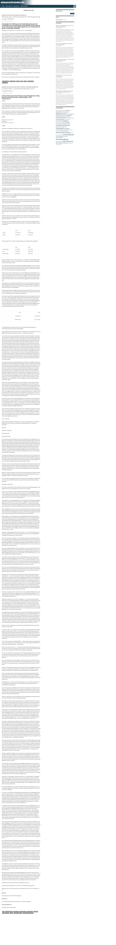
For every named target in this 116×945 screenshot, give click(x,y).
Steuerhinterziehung (63, 132)
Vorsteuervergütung (59, 141)
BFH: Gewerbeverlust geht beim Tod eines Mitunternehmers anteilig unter (65, 60)
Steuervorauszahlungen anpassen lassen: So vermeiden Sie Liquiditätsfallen (65, 26)
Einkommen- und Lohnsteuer (7, 15)
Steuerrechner (9, 6)
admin (10, 21)
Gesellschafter (66, 122)
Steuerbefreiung (65, 130)
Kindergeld (59, 128)
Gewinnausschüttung (65, 123)
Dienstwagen (69, 115)
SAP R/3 (11, 913)
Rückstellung (30, 81)
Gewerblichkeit (23, 911)
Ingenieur (35, 911)
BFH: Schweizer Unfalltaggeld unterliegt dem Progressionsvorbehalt (64, 44)
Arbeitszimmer (61, 114)
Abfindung (57, 110)
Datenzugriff (12, 81)
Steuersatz (71, 132)
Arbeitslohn (66, 112)
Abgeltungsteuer (62, 110)
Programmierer (6, 913)
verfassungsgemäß (59, 136)
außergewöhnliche (70, 114)
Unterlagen (5, 82)
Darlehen (64, 115)
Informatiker (29, 911)
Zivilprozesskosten (59, 144)
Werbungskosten (68, 141)
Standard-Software (18, 913)
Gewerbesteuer (58, 123)
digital (18, 81)
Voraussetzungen (59, 137)
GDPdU (25, 81)
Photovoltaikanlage (59, 129)
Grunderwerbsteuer (63, 125)
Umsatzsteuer (68, 135)
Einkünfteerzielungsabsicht (61, 117)
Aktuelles (59, 23)
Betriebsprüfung (59, 115)
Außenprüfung (6, 81)
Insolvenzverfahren (63, 126)
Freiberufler (4, 108)
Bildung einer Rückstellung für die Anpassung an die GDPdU (21, 17)
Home (3, 6)
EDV (21, 81)
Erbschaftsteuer (60, 119)
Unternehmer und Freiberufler (20, 15)
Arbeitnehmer (59, 112)
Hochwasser (58, 126)
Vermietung (66, 136)
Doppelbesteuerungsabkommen (61, 116)
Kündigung (66, 128)
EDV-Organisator (9, 911)
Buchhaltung (16, 6)
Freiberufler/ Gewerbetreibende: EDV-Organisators (18, 89)
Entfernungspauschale (70, 117)
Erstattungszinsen (67, 119)
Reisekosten (65, 129)
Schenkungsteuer (69, 129)
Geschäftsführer (64, 120)
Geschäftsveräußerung (59, 122)
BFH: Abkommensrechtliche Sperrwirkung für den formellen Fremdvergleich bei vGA (64, 91)
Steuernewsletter (24, 6)
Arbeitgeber (67, 110)
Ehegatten (68, 116)
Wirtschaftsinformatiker (28, 913)
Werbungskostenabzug (61, 143)
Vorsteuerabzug (62, 139)
